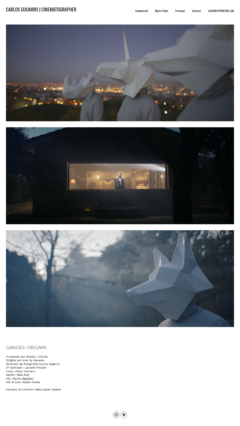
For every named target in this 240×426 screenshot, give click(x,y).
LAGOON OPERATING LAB (221, 11)
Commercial (141, 11)
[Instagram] (116, 415)
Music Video (161, 11)
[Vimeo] (124, 415)
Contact (196, 11)
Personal (180, 11)
